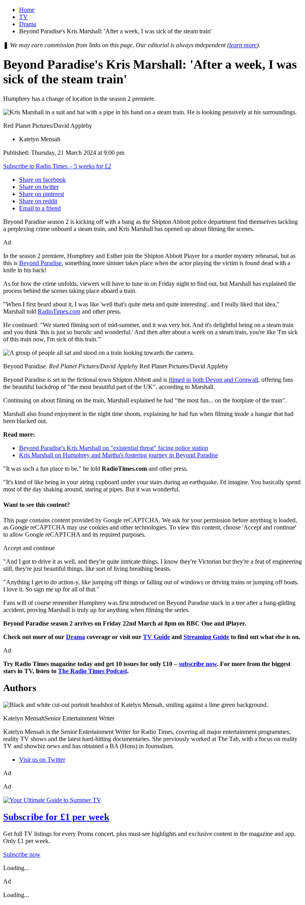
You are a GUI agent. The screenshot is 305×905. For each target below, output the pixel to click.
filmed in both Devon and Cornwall (213, 379)
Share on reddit (38, 201)
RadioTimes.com (59, 311)
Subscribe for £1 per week (56, 817)
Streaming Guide (206, 637)
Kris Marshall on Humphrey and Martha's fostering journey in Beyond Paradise (118, 455)
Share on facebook (42, 179)
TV (23, 16)
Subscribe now (22, 854)
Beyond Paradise (40, 263)
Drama (27, 24)
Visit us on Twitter (42, 759)
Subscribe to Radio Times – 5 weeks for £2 (57, 166)
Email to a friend (40, 208)
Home (27, 9)
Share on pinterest (41, 194)
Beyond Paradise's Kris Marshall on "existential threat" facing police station (113, 448)
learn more (243, 45)
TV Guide (156, 637)
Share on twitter (39, 186)
